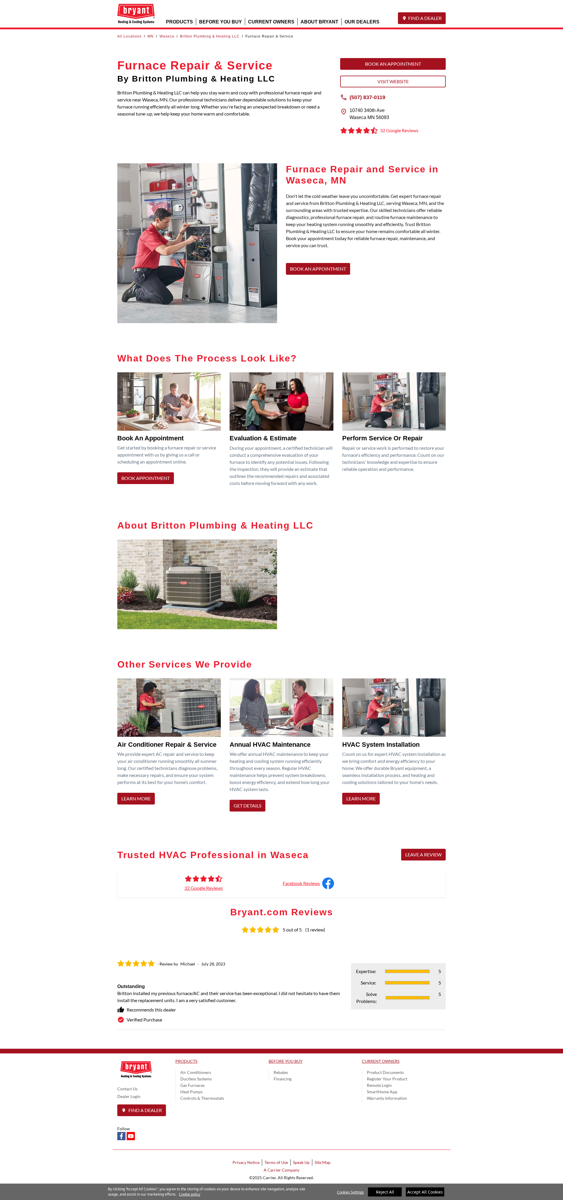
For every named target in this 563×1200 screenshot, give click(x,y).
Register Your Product (387, 1078)
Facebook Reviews (301, 883)
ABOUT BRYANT (319, 21)
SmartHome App (382, 1091)
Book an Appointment (393, 64)
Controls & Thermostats (202, 1098)
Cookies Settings (350, 1192)
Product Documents (385, 1072)
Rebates (281, 1072)
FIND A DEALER (425, 18)
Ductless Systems (196, 1078)
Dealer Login (128, 1096)
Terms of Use (276, 1162)
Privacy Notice (246, 1162)
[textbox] (366, 224)
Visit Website (393, 81)
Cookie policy (189, 1194)
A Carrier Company (281, 1169)
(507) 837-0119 (367, 97)
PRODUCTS (179, 21)
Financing (282, 1078)
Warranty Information (387, 1098)
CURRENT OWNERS (271, 21)
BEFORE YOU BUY (220, 21)
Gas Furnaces (192, 1085)
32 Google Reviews (203, 888)
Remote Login (379, 1085)
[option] (281, 991)
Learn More (136, 798)
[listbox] (281, 991)
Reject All (385, 1192)
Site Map (322, 1162)
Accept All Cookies (425, 1192)
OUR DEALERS (362, 21)
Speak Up (301, 1162)
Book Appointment (145, 478)
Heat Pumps (191, 1091)
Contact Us (127, 1088)
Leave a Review (423, 854)
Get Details (247, 805)
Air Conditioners (195, 1072)
